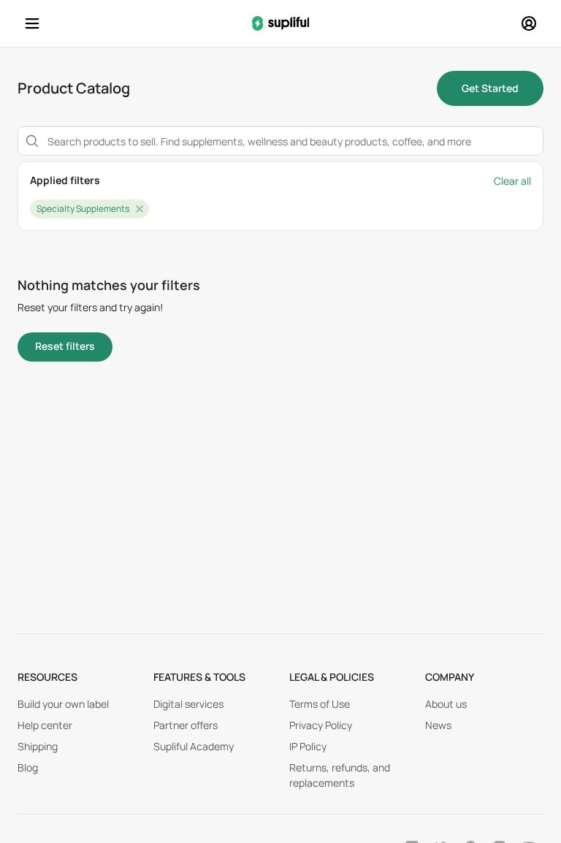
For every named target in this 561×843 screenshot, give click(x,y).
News (438, 725)
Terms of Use (319, 704)
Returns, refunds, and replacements (339, 775)
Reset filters (65, 346)
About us (446, 704)
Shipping (38, 746)
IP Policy (308, 746)
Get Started (490, 88)
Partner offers (185, 725)
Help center (45, 725)
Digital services (188, 704)
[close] (139, 209)
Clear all (512, 181)
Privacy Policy (320, 725)
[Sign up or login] (528, 23)
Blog (28, 767)
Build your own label (63, 704)
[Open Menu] (32, 23)
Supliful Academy (193, 746)
